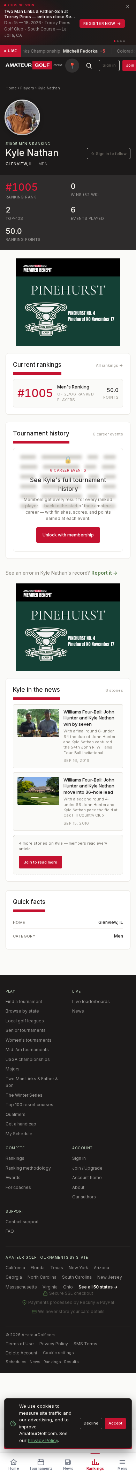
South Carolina (77, 1277)
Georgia (14, 1277)
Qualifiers (15, 1114)
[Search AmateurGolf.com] (89, 66)
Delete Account (21, 1352)
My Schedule (19, 1133)
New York (78, 1267)
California (15, 1267)
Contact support (22, 1221)
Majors (13, 1068)
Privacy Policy (53, 1343)
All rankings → (109, 365)
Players (27, 88)
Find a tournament (24, 1001)
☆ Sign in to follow (109, 153)
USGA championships (28, 1059)
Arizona (101, 1267)
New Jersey (109, 1277)
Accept (115, 1423)
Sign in (109, 65)
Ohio (68, 1287)
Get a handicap (21, 1123)
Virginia (50, 1287)
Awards (13, 1177)
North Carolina (42, 1277)
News (78, 1011)
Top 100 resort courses (29, 1104)
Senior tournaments (26, 1030)
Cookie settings (58, 1352)
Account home (87, 1177)
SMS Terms (85, 1343)
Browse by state (22, 1011)
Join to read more (40, 862)
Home (11, 88)
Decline (91, 1423)
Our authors (84, 1196)
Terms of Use (20, 1343)
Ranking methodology (28, 1168)
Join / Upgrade (87, 1168)
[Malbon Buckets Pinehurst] (68, 302)
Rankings (15, 1158)
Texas (56, 1267)
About (78, 1187)
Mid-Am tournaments (27, 1049)
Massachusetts (21, 1287)
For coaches (18, 1187)
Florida (38, 1267)
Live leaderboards (91, 1001)
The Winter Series (24, 1095)
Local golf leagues (25, 1020)
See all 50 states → (98, 1287)
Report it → (104, 573)
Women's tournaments (29, 1040)
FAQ (10, 1231)
